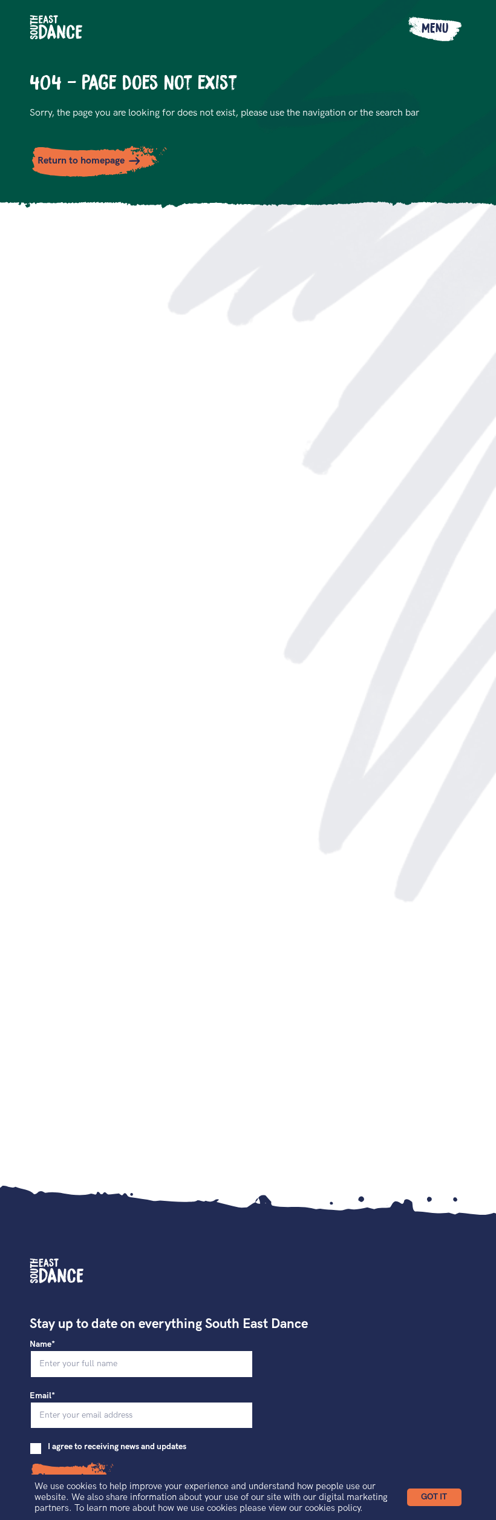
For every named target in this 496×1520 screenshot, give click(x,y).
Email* (42, 1395)
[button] (434, 1497)
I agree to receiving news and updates (117, 1446)
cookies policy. (334, 1507)
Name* (42, 1344)
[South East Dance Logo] (56, 27)
